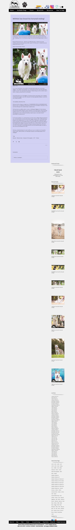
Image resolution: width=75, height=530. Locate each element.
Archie (62, 492)
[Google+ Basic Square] (55, 521)
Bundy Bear (60, 513)
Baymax (60, 502)
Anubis (59, 492)
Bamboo (62, 500)
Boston (61, 511)
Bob (56, 509)
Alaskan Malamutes (55, 489)
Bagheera (53, 500)
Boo (52, 511)
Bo (54, 509)
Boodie (55, 511)
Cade (52, 514)
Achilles (55, 468)
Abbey (61, 466)
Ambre (60, 490)
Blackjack (53, 507)
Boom (58, 511)
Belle (61, 503)
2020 (58, 466)
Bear (63, 502)
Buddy (55, 513)
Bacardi (62, 498)
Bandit (53, 502)
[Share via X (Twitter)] (16, 141)
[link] (62, 7)
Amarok (61, 489)
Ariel (52, 494)
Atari (61, 496)
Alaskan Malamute (55, 476)
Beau (52, 503)
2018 (53, 466)
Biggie (55, 505)
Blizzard (62, 507)
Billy (58, 505)
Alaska (55, 474)
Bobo (59, 509)
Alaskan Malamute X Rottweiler (58, 481)
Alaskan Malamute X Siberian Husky (58, 485)
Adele (60, 468)
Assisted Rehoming (55, 496)
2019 (55, 466)
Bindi (60, 505)
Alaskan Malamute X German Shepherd (58, 479)
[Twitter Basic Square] (54, 521)
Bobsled (62, 509)
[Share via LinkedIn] (19, 141)
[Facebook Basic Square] (52, 521)
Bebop (55, 503)
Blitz (59, 507)
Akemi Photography (55, 472)
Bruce (53, 513)
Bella (58, 503)
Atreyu (56, 498)
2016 (58, 465)
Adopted (53, 470)
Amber (56, 490)
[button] (38, 6)
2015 (55, 465)
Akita (52, 474)
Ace (52, 468)
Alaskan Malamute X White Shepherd (58, 487)
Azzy (59, 498)
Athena (53, 498)
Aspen (55, 494)
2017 (61, 465)
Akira (61, 472)
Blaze (57, 507)
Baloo (59, 500)
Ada (58, 468)
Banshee (56, 502)
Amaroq (53, 490)
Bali (56, 500)
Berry (53, 505)
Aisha (60, 470)
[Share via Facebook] (13, 141)
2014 (53, 465)
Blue (52, 509)
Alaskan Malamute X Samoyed (57, 483)
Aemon (57, 470)
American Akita (54, 492)
